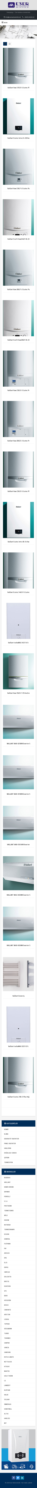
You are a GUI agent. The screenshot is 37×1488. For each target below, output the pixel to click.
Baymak (7, 1191)
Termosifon (8, 1162)
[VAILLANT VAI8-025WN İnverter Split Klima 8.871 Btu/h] (18, 722)
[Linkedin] (22, 1478)
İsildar (7, 1399)
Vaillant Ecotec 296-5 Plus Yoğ (18, 1096)
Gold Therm (8, 1376)
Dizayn (6, 1234)
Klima (6, 1134)
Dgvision (7, 1286)
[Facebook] (13, 1478)
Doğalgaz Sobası (10, 1153)
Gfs (5, 1291)
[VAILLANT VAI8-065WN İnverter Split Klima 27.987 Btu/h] (18, 924)
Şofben (6, 1157)
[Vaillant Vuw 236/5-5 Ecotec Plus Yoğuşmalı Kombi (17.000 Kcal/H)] (18, 469)
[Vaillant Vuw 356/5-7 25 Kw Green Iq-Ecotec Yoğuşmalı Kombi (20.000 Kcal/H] (18, 671)
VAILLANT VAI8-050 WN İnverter (18, 844)
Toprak (7, 1324)
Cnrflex (7, 1272)
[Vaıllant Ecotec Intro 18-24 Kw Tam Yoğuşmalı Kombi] (18, 520)
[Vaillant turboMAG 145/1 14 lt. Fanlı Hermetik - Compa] (18, 621)
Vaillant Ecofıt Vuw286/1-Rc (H (18, 339)
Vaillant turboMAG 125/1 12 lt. (18, 1046)
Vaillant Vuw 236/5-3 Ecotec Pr (18, 390)
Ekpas (6, 1267)
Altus (6, 1413)
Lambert (7, 1385)
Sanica (6, 1347)
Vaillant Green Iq (18, 995)
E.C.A (5, 1201)
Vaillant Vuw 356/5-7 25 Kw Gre (18, 693)
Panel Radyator (10, 1143)
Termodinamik (9, 1229)
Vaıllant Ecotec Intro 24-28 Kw (18, 138)
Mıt (5, 1423)
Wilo (6, 1215)
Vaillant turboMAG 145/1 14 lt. (18, 642)
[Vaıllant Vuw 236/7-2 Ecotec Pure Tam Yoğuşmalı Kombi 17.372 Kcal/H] (18, 167)
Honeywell (8, 1409)
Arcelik (7, 1253)
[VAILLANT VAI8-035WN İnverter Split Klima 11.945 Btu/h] (18, 772)
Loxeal (6, 1319)
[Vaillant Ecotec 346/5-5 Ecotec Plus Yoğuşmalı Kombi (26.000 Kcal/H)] (18, 570)
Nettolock (8, 1361)
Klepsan (7, 1390)
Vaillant (7, 1182)
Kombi (6, 1129)
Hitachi (7, 1366)
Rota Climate (9, 1357)
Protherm (8, 1206)
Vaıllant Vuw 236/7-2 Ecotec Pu (18, 188)
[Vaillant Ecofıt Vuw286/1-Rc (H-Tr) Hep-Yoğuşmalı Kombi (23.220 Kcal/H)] (18, 318)
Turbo (6, 1333)
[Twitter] (18, 1478)
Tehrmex (7, 1338)
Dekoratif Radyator (11, 1138)
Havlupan (7, 1148)
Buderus (7, 1177)
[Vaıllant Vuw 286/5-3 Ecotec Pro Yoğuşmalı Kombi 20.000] (18, 419)
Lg (5, 1380)
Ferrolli (7, 1196)
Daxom (6, 1220)
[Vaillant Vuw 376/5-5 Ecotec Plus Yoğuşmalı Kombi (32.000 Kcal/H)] (18, 66)
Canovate (7, 1309)
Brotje (6, 1281)
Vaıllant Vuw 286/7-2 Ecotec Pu (18, 289)
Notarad (7, 1225)
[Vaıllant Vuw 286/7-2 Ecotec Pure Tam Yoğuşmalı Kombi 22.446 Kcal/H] (18, 268)
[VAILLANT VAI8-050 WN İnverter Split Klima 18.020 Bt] (18, 823)
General (7, 1239)
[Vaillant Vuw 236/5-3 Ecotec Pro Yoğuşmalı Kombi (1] (18, 369)
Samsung (7, 1352)
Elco (5, 1262)
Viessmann (8, 1328)
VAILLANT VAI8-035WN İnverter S (18, 794)
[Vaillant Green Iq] (18, 974)
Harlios (7, 1418)
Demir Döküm (9, 1187)
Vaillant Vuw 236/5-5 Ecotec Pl (18, 491)
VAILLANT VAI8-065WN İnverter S (18, 945)
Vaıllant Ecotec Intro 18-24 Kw (18, 541)
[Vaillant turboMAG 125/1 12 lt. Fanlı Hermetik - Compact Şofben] (18, 1025)
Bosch (6, 1305)
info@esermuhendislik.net (13, 17)
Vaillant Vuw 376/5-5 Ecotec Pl (18, 87)
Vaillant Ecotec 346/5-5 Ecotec (18, 592)
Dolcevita (7, 1276)
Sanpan (7, 1343)
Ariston (7, 1314)
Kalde (6, 1394)
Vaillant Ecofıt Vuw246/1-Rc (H (18, 239)
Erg (5, 1258)
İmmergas (7, 1404)
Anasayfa (14, 29)
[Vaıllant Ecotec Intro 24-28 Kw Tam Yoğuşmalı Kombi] (18, 116)
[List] (10, 44)
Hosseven (7, 1300)
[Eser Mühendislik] (18, 5)
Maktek (7, 1371)
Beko (6, 1295)
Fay (5, 1248)
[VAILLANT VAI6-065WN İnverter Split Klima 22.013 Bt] (18, 873)
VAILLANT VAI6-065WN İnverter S (18, 895)
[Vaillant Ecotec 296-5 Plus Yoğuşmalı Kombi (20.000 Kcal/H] (18, 1075)
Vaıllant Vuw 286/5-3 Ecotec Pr (18, 440)
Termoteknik (9, 1210)
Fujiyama (7, 1243)
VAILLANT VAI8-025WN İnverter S (18, 743)
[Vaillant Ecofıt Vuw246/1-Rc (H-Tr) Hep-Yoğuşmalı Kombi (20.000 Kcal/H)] (18, 217)
